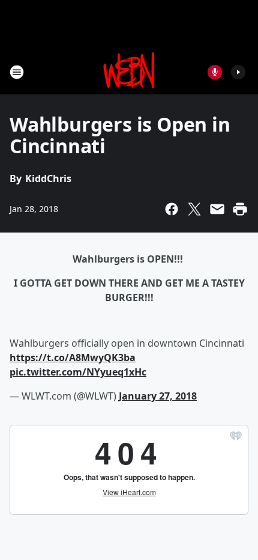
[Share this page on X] (194, 209)
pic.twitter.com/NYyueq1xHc (78, 372)
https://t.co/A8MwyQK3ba (73, 357)
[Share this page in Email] (217, 209)
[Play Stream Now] (238, 72)
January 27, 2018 (158, 396)
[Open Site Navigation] (17, 72)
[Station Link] (129, 71)
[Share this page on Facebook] (171, 209)
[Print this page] (240, 209)
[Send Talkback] (215, 72)
